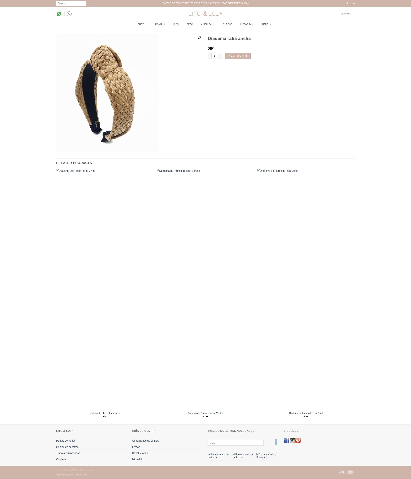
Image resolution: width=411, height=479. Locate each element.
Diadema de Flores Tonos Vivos (105, 413)
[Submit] (88, 3)
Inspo (265, 24)
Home (90, 470)
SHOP (141, 24)
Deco (190, 24)
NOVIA (158, 24)
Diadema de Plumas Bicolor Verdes (205, 413)
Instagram (247, 24)
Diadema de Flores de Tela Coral (306, 413)
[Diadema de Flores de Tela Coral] (306, 289)
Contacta (61, 459)
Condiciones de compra (145, 440)
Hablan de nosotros (67, 447)
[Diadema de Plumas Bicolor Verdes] (205, 289)
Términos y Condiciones (70, 470)
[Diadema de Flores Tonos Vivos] (105, 289)
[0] (219, 455)
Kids (176, 24)
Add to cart (237, 55)
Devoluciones (140, 453)
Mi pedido (137, 459)
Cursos (227, 24)
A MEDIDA (206, 24)
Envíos (136, 447)
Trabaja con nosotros (68, 453)
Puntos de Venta (65, 440)
